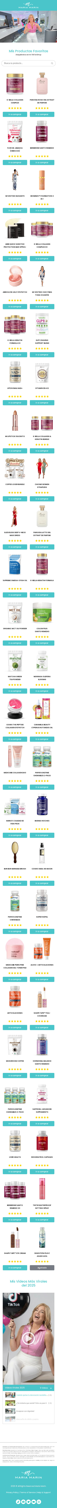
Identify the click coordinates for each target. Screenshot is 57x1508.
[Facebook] (23, 1502)
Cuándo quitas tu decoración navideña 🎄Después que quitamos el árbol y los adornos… (31, 1395)
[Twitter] (28, 1502)
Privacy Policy (12, 1492)
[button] (42, 1267)
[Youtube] (33, 1502)
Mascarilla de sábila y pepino (27, 1419)
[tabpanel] (28, 1339)
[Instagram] (39, 1502)
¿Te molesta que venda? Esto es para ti (31, 1403)
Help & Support (44, 1492)
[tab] (28, 1395)
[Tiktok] (18, 1502)
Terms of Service (28, 1492)
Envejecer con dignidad (25, 1411)
